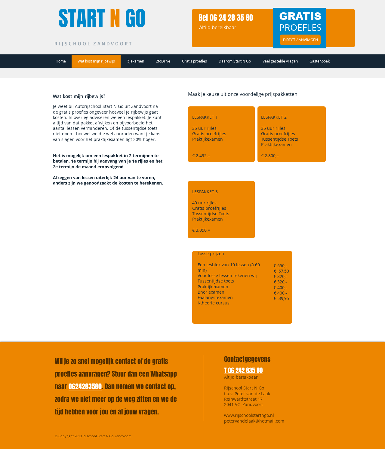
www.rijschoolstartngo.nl (249, 415)
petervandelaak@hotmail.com (254, 421)
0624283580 (85, 386)
